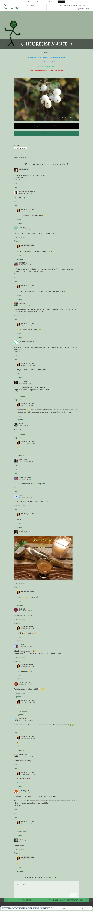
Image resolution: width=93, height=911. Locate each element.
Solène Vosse (24, 531)
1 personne (22, 183)
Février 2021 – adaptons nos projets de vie (66, 900)
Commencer (61, 1)
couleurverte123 (28, 209)
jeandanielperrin (26, 341)
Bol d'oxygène (12, 7)
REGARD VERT (84, 5)
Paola (21, 839)
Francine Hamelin (26, 477)
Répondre (17, 187)
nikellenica (24, 169)
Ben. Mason (45, 877)
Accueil (59, 5)
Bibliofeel (23, 719)
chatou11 (23, 263)
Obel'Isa (22, 303)
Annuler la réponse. (61, 878)
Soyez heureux (27, 900)
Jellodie (22, 227)
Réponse (74, 895)
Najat (21, 495)
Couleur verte (83, 9)
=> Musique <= (46, 133)
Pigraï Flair (24, 460)
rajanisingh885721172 (27, 191)
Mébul (21, 424)
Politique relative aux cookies (41, 908)
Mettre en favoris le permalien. (21, 157)
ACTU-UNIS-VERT (71, 5)
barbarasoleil (25, 754)
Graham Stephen (26, 683)
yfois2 (21, 645)
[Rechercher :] (35, 5)
